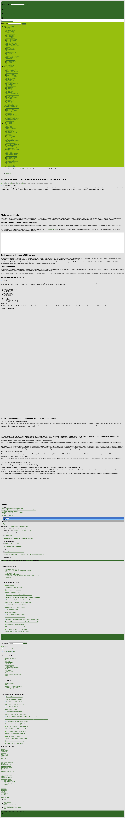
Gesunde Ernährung (8, 9)
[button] (6, 518)
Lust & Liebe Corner (11, 110)
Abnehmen (3, 749)
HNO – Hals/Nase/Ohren (12, 45)
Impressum (6, 800)
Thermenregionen (11, 145)
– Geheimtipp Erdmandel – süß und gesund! (12, 512)
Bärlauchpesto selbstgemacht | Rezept (15, 724)
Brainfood (3, 753)
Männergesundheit (11, 52)
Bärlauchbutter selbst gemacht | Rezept (15, 733)
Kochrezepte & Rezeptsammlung (13, 686)
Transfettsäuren (5, 793)
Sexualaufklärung (10, 112)
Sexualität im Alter (11, 117)
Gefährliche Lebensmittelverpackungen (15, 617)
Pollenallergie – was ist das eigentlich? (15, 626)
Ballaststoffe (4, 751)
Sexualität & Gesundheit (12, 115)
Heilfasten (3, 776)
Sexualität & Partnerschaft (10, 13)
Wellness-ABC (10, 148)
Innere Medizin (10, 48)
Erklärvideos (8, 663)
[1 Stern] (3, 183)
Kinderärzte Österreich (12, 157)
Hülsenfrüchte (10, 84)
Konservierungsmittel (6, 779)
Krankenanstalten (9, 669)
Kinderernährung (10, 158)
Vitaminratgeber (5, 797)
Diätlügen (3, 757)
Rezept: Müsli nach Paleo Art (13, 574)
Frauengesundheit (11, 36)
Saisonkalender (10, 100)
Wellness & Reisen (8, 16)
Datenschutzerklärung (9, 806)
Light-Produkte (4, 784)
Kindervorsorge (10, 165)
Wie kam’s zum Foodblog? (13, 569)
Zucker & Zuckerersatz (12, 105)
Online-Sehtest (9, 671)
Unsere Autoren (7, 802)
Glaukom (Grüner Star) (10, 612)
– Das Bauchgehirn (5, 513)
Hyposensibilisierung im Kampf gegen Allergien (17, 631)
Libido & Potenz (10, 109)
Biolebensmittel (5, 754)
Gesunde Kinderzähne (12, 153)
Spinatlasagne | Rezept (11, 709)
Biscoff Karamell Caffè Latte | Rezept (14, 704)
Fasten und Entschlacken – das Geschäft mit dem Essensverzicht (21, 622)
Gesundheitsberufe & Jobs (12, 667)
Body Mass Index (10, 35)
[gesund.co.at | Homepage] (4, 1)
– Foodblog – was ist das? (7, 515)
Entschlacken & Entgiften (7, 762)
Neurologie (9, 53)
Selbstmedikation (10, 60)
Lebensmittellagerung (6, 782)
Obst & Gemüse (10, 96)
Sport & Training (10, 136)
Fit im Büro (9, 126)
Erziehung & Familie (11, 154)
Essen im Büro (4, 768)
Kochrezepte (9, 88)
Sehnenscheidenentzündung (12, 592)
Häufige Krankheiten (11, 43)
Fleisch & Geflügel (11, 78)
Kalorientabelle (9, 685)
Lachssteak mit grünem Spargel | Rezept (15, 714)
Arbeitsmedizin (10, 32)
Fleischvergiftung (5, 770)
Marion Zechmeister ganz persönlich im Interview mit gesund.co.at (23, 575)
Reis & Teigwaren (10, 99)
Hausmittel (9, 41)
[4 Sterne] (19, 183)
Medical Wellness (10, 143)
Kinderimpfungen (10, 160)
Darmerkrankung (12, 526)
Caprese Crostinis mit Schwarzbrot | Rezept (16, 738)
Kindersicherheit (10, 163)
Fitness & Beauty (7, 14)
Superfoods (9, 102)
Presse (5, 803)
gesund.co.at (4, 168)
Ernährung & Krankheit (12, 73)
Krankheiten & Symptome (11, 687)
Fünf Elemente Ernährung (7, 771)
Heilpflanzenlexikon (11, 44)
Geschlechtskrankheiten (12, 108)
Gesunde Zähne (10, 38)
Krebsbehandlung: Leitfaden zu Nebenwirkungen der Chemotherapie (22, 597)
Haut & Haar (9, 130)
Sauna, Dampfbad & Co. (12, 144)
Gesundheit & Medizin (9, 8)
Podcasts (5, 18)
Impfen (8, 47)
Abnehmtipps (9, 67)
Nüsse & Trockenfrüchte (12, 95)
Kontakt (5, 799)
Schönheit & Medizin (11, 132)
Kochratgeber (9, 87)
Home (5, 6)
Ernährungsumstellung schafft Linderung (16, 571)
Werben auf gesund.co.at (9, 804)
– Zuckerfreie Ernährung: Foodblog (10, 511)
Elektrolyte (3, 758)
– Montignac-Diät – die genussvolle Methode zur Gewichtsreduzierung (19, 510)
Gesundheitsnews (9, 665)
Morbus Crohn (24, 526)
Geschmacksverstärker (6, 775)
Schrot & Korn (10, 101)
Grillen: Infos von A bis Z (12, 83)
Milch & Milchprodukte (12, 93)
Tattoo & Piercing (10, 137)
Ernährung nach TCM (6, 767)
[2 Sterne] (8, 183)
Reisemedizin (9, 58)
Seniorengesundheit (11, 61)
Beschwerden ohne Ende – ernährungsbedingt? (18, 570)
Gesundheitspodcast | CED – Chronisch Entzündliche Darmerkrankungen (23, 554)
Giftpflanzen (9, 82)
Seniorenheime (9, 672)
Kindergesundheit (10, 49)
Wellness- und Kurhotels (12, 149)
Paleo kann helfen (10, 573)
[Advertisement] (44, 201)
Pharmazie (9, 54)
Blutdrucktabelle (10, 34)
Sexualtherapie (10, 121)
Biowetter (7, 661)
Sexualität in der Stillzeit (12, 118)
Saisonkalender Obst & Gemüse (13, 674)
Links (4, 808)
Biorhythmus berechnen (11, 659)
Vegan (2, 795)
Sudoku (7, 675)
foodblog (19, 526)
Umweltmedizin (10, 65)
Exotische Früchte (11, 75)
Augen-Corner (10, 31)
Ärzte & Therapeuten (10, 658)
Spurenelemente (5, 790)
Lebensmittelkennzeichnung (8, 781)
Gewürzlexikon (10, 80)
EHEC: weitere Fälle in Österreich (12, 546)
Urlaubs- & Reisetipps (12, 147)
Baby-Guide (9, 152)
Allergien (8, 28)
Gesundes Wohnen (11, 40)
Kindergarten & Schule (12, 161)
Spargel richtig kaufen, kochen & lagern (15, 607)
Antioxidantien (4, 750)
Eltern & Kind (6, 17)
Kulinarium (9, 92)
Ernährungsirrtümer (5, 764)
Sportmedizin (9, 62)
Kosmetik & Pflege (11, 131)
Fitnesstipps (9, 127)
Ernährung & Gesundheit (12, 71)
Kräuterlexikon (10, 91)
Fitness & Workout (11, 128)
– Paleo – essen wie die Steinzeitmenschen (12, 508)
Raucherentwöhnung (11, 57)
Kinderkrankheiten (11, 162)
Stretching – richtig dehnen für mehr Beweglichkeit (18, 602)
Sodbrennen (4, 789)
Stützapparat (9, 64)
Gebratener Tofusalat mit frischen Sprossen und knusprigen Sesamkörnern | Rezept (26, 719)
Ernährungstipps (10, 74)
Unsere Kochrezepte (8, 10)
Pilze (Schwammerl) (11, 97)
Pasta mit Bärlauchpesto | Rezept (13, 699)
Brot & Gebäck (10, 70)
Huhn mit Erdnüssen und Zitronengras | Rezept (17, 728)
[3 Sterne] (13, 183)
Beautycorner (9, 124)
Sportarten (9, 135)
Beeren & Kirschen (11, 69)
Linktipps (8, 577)
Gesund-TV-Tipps (9, 666)
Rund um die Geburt (11, 156)
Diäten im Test (4, 755)
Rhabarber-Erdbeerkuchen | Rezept (14, 743)
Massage (8, 141)
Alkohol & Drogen (10, 27)
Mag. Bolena (6, 524)
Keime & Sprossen (11, 86)
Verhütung (9, 122)
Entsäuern (3, 763)
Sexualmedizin (10, 114)
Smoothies (3, 788)
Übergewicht (4, 794)
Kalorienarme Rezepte (6, 777)
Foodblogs (9, 79)
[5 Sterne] (24, 183)
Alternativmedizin (10, 30)
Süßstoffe (3, 792)
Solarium (8, 134)
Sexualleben (9, 113)
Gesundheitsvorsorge (11, 39)
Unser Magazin (7, 12)
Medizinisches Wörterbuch (12, 688)
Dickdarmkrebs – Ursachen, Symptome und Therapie (18, 538)
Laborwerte (9, 51)
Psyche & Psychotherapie (13, 56)
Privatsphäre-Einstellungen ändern (12, 807)
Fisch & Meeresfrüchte (12, 76)
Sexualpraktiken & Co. (12, 119)
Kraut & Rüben (10, 89)
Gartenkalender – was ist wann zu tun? (15, 587)
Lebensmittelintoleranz (6, 780)
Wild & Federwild (10, 104)
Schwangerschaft (10, 166)
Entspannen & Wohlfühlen (13, 140)
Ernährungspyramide (6, 766)
